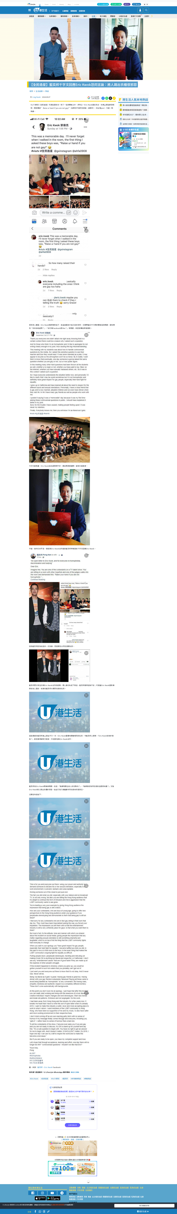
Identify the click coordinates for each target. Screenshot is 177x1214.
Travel (46, 4)
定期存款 (82, 11)
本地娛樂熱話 (76, 1078)
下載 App (137, 4)
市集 (79, 1187)
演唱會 (31, 16)
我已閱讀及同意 (144, 1206)
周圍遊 (112, 16)
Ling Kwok (37, 97)
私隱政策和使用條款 (57, 1205)
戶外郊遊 (80, 1190)
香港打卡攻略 (136, 16)
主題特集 (147, 16)
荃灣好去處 (124, 1187)
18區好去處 (123, 16)
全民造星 (45, 1078)
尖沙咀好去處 (92, 1187)
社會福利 (88, 1190)
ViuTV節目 (55, 1078)
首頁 (31, 91)
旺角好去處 (134, 1187)
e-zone (77, 4)
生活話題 (39, 91)
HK (40, 4)
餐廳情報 (72, 1190)
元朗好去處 (114, 1187)
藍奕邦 (40, 1067)
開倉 (83, 1187)
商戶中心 (126, 4)
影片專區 (103, 16)
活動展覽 (72, 1187)
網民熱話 (72, 1196)
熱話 (47, 91)
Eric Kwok (48, 1067)
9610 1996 (75, 1072)
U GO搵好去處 (104, 4)
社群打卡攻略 (117, 4)
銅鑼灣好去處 (103, 1187)
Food (54, 4)
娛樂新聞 (74, 11)
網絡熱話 (88, 1078)
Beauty (62, 4)
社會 (141, 1187)
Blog (69, 4)
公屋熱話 (65, 11)
